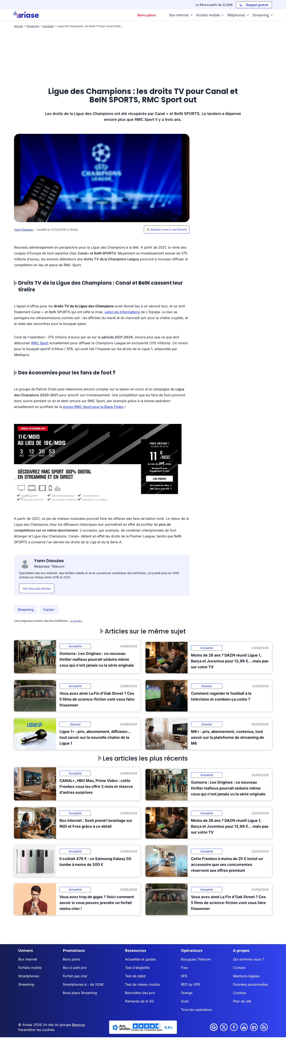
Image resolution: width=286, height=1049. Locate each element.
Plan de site (242, 1001)
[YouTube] (244, 1027)
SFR (184, 976)
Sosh (185, 1001)
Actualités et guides (140, 959)
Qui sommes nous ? (248, 959)
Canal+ (49, 609)
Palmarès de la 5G (139, 1001)
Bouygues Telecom (196, 959)
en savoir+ (76, 620)
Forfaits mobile (30, 968)
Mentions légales (246, 976)
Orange (186, 993)
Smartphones (28, 976)
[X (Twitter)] (224, 1027)
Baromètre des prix (140, 993)
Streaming (26, 609)
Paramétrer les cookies (36, 1030)
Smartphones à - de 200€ (83, 984)
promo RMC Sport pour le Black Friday (93, 407)
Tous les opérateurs (196, 1009)
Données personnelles (250, 984)
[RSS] (264, 1027)
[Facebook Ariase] (234, 1027)
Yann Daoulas (23, 229)
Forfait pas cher (75, 976)
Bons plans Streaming (80, 993)
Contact (239, 968)
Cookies (239, 993)
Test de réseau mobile (142, 984)
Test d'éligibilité (137, 968)
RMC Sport (39, 343)
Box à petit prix (75, 968)
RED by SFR (190, 984)
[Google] (214, 1027)
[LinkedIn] (254, 1027)
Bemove (78, 1025)
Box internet (27, 959)
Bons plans (71, 959)
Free (184, 968)
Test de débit (135, 976)
